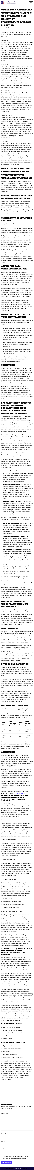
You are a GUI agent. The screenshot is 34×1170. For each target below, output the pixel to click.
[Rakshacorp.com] (8, 3)
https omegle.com (19, 793)
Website (3, 1149)
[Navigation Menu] (31, 2)
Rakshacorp (9, 1169)
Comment (5, 1113)
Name (3, 1134)
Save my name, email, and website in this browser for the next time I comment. (15, 1158)
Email (3, 1141)
